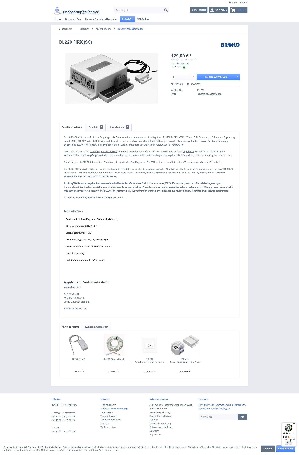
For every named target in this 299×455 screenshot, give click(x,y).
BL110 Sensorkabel (114, 359)
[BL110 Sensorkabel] (114, 345)
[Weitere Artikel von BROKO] (230, 44)
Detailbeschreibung (72, 127)
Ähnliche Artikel (70, 326)
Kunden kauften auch (96, 326)
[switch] (289, 443)
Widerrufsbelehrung (160, 423)
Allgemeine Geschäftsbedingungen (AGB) (171, 404)
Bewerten (195, 83)
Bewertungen (118, 127)
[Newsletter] (242, 417)
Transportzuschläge (110, 419)
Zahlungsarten (108, 427)
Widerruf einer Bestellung (114, 408)
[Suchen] (166, 10)
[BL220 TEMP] (78, 345)
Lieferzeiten (106, 412)
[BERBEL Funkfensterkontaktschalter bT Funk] (149, 345)
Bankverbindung (158, 408)
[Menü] (294, 424)
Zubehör (95, 127)
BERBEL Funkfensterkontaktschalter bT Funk (149, 361)
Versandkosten (108, 415)
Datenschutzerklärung (161, 427)
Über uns (154, 430)
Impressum (155, 434)
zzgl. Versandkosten (180, 63)
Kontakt (104, 423)
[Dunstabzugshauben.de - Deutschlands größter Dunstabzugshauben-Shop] (76, 11)
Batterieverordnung (160, 412)
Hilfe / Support (108, 404)
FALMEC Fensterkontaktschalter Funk (185, 361)
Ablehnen (268, 448)
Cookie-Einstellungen (161, 415)
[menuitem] (141, 10)
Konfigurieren (285, 448)
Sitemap (154, 419)
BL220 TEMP (78, 359)
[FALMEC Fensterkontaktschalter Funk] (185, 345)
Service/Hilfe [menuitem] (238, 2)
